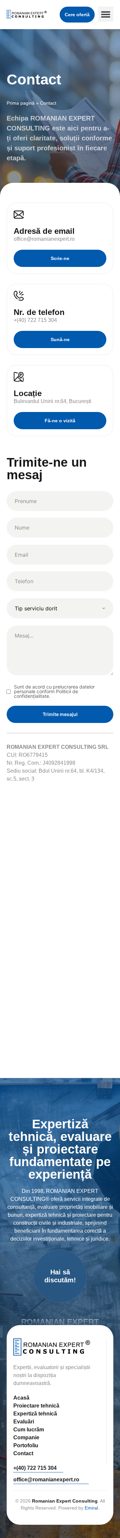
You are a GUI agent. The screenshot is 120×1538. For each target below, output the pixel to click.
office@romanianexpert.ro (46, 1479)
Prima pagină (21, 103)
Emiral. (92, 1508)
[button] (105, 14)
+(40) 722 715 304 (35, 1468)
